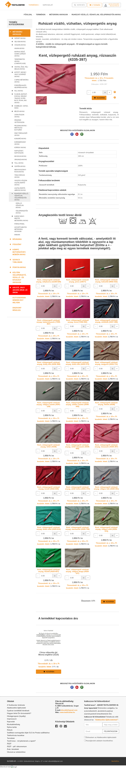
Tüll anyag (18, 163)
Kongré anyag (20, 139)
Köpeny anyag (20, 147)
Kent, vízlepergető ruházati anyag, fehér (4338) (48, 446)
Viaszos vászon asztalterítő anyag (20, 183)
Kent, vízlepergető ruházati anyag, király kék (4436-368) (48, 363)
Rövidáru (17, 239)
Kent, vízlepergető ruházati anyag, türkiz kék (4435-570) (77, 363)
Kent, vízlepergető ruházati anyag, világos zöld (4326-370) (106, 529)
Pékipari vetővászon (19, 121)
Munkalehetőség (13, 724)
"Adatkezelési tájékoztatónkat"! (106, 720)
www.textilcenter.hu (67, 712)
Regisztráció (114, 6)
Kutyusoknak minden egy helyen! (19, 300)
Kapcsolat (11, 722)
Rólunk (9, 730)
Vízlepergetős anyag (22, 212)
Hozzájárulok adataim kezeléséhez (99, 741)
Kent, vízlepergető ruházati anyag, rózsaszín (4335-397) (106, 446)
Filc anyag (18, 91)
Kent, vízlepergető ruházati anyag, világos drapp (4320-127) (77, 571)
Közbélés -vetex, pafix (21, 107)
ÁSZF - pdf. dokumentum (17, 746)
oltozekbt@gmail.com (69, 710)
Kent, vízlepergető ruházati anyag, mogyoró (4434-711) (106, 363)
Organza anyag (20, 159)
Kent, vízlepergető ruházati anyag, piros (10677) (77, 281)
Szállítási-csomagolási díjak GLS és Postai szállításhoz (28, 733)
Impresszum (12, 719)
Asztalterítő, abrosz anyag (20, 189)
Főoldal (28, 15)
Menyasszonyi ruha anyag (20, 171)
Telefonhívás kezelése (15, 735)
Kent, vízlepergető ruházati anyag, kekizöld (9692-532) (106, 281)
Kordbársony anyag (20, 143)
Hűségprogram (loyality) (16, 716)
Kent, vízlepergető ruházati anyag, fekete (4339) (106, 403)
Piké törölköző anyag (20, 134)
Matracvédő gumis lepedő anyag (20, 54)
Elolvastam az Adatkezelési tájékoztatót (101, 737)
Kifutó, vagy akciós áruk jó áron (20, 290)
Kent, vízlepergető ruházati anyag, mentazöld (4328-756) (77, 528)
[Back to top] (118, 760)
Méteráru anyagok (58, 15)
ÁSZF (9, 744)
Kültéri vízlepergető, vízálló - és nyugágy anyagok (19, 277)
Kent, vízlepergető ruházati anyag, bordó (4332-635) (48, 488)
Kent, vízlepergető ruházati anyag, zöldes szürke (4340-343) (77, 404)
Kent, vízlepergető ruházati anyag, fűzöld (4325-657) (48, 570)
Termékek (33, 5)
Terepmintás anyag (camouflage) (20, 61)
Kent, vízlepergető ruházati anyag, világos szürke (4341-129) (49, 404)
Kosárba (100, 98)
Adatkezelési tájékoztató (16, 708)
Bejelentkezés (114, 4)
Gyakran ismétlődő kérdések (18, 711)
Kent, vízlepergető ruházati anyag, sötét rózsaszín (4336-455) (77, 447)
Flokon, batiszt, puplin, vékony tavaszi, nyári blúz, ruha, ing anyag (20, 98)
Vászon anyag (20, 45)
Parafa (17, 235)
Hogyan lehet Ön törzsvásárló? (19, 713)
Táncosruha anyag (19, 176)
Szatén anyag (19, 166)
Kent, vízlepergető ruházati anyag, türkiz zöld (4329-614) (49, 528)
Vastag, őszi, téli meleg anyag (21, 68)
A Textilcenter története (16, 705)
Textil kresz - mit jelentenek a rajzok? (21, 741)
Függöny (17, 244)
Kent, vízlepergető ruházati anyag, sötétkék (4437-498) (106, 321)
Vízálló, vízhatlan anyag (20, 205)
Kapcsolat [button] (48, 5)
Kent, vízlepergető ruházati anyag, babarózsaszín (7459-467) (49, 322)
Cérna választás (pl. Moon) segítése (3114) (48, 653)
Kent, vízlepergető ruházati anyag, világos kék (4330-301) (106, 488)
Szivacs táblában (17, 261)
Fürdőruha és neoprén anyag (20, 86)
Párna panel (19, 224)
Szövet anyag (19, 38)
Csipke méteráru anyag (21, 81)
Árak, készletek (13, 749)
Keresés (79, 5)
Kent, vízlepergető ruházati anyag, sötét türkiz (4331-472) (77, 488)
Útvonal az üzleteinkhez (16, 752)
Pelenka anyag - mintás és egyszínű (20, 128)
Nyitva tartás (12, 727)
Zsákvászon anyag (19, 116)
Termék (96, 5)
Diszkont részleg (17, 309)
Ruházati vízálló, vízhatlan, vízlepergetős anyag (96, 15)
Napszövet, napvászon (19, 152)
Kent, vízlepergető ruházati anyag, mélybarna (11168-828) (48, 281)
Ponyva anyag (19, 267)
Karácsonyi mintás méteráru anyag (21, 218)
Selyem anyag (20, 42)
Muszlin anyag (20, 156)
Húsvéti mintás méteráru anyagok (20, 229)
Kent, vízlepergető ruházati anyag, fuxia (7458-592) (77, 321)
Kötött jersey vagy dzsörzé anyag (20, 74)
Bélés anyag (19, 111)
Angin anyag (19, 48)
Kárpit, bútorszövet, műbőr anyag (19, 252)
